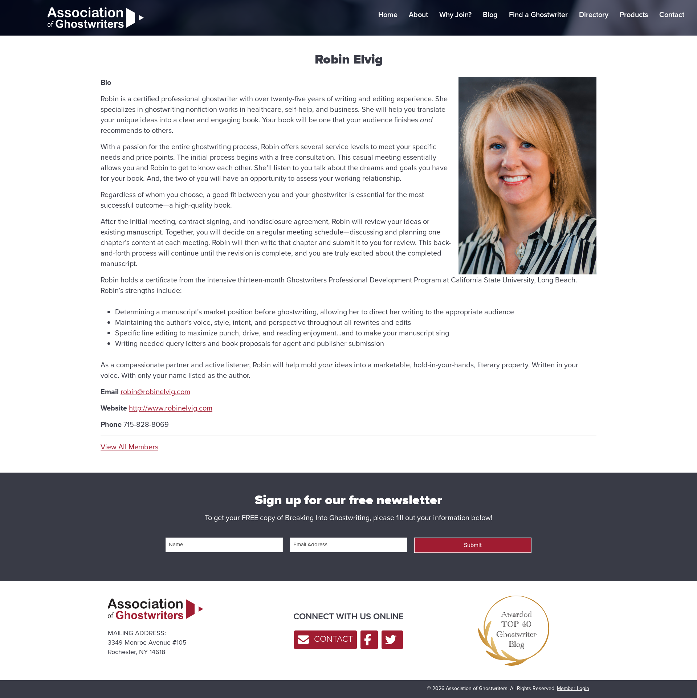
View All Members (129, 447)
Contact (671, 14)
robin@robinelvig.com (155, 391)
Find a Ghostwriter (538, 14)
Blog (490, 14)
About (418, 14)
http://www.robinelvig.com (170, 408)
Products (634, 14)
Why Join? (455, 14)
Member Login (573, 688)
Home (388, 14)
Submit (473, 545)
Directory (593, 14)
